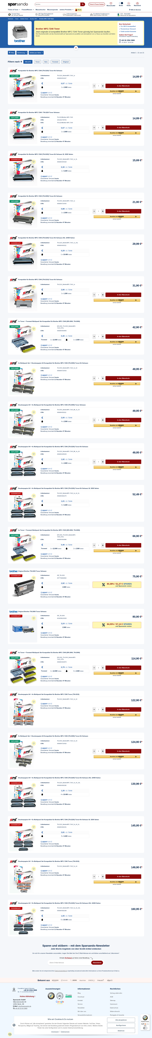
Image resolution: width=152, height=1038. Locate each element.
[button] (128, 4)
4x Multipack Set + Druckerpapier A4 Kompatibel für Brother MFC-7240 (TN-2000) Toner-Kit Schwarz (53, 363)
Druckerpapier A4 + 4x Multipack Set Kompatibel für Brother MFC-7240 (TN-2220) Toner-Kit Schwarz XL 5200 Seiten (58, 488)
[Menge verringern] (94, 86)
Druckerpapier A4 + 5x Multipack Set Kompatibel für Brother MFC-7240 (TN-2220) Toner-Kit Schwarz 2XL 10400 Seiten (59, 903)
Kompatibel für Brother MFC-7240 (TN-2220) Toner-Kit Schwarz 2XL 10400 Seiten (46, 238)
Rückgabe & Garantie (117, 1015)
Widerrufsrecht (115, 1011)
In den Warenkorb (123, 86)
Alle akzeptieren (121, 1020)
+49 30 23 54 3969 (21, 1008)
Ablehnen (121, 1031)
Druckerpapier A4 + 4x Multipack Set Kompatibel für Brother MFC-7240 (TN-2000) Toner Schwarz (52, 405)
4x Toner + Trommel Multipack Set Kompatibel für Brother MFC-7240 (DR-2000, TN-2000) (49, 652)
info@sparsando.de (24, 1006)
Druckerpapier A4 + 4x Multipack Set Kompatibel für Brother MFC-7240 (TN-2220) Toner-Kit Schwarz (53, 446)
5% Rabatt (68, 958)
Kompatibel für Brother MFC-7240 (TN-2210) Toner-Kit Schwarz (40, 279)
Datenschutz (114, 1008)
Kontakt (80, 1000)
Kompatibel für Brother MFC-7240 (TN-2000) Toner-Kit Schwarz (40, 196)
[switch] (145, 1028)
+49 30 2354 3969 (128, 40)
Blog (79, 993)
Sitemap (112, 1000)
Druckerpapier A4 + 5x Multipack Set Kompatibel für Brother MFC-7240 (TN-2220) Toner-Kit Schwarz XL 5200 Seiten (58, 819)
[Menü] (148, 1015)
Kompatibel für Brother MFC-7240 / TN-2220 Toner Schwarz (39, 112)
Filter (12, 53)
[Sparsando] (18, 4)
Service (80, 1004)
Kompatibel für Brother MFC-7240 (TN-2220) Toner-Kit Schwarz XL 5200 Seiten (45, 154)
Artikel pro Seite (35, 53)
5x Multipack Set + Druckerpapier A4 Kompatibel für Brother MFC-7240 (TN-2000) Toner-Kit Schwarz (53, 736)
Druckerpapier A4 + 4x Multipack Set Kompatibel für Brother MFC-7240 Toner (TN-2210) (48, 694)
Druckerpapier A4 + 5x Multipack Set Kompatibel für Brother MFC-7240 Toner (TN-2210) (48, 861)
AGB (111, 997)
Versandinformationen (85, 1015)
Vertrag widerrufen (116, 993)
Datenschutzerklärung (61, 971)
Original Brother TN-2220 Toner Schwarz (32, 571)
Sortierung (21, 53)
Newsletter (81, 1008)
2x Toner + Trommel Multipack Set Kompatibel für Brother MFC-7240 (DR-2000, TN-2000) (49, 530)
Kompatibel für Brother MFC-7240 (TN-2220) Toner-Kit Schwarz (40, 70)
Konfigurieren (121, 1025)
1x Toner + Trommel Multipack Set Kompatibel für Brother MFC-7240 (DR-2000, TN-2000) (49, 321)
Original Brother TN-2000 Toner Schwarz (32, 611)
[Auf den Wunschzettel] (33, 78)
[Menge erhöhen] (102, 86)
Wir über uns (82, 1011)
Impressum (113, 1004)
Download (81, 997)
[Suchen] (82, 4)
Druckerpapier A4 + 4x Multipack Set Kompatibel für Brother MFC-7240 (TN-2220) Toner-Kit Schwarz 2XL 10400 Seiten (59, 778)
